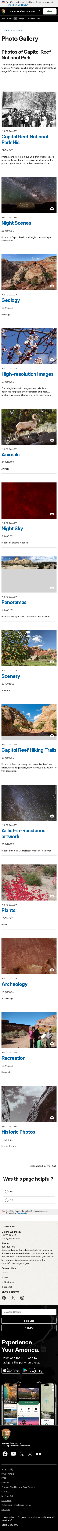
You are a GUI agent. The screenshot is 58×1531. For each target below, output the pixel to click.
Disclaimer (6, 1500)
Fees (39, 19)
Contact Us (8, 1268)
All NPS (29, 1327)
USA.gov (5, 1509)
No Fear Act (7, 1496)
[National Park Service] (3, 11)
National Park (21, 11)
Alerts (11, 19)
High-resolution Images (27, 374)
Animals (10, 454)
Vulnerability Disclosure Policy (16, 1505)
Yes (12, 1191)
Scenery (10, 676)
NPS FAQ (5, 1491)
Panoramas (14, 602)
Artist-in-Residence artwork (23, 833)
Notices (5, 1482)
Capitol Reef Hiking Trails (28, 750)
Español (7, 1287)
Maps (21, 19)
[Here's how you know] (29, 3)
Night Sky (12, 528)
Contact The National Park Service (18, 1487)
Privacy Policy (8, 1474)
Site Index (8, 1282)
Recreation (13, 1058)
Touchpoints (22, 1213)
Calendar (31, 19)
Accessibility (7, 1469)
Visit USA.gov (9, 1524)
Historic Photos (18, 1132)
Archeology (14, 984)
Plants (8, 910)
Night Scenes (16, 223)
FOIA (3, 1478)
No (11, 1199)
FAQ (5, 1277)
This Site (29, 1320)
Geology (10, 300)
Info (3, 19)
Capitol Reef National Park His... (24, 140)
